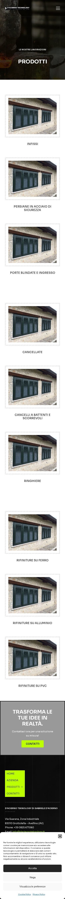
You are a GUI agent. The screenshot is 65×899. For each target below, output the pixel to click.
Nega (33, 877)
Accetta (32, 868)
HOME (28, 24)
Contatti (32, 743)
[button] (60, 836)
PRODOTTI (31, 38)
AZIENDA (30, 31)
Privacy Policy (39, 894)
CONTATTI (30, 44)
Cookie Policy (24, 894)
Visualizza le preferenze (33, 886)
